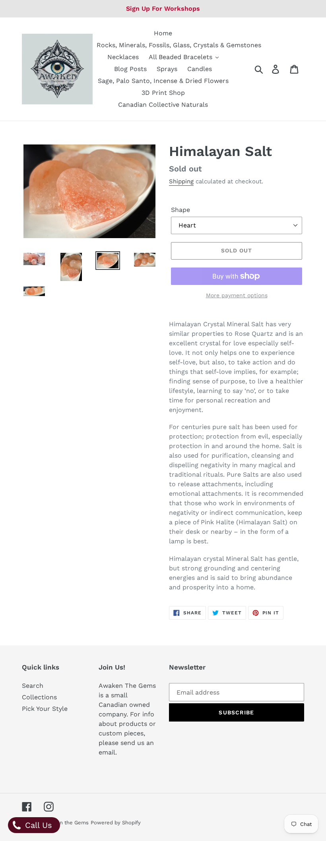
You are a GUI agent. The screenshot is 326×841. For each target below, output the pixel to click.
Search (32, 685)
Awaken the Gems (66, 823)
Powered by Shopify (116, 823)
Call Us (37, 825)
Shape (180, 210)
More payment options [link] (237, 295)
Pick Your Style (45, 708)
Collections (39, 697)
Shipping (181, 181)
